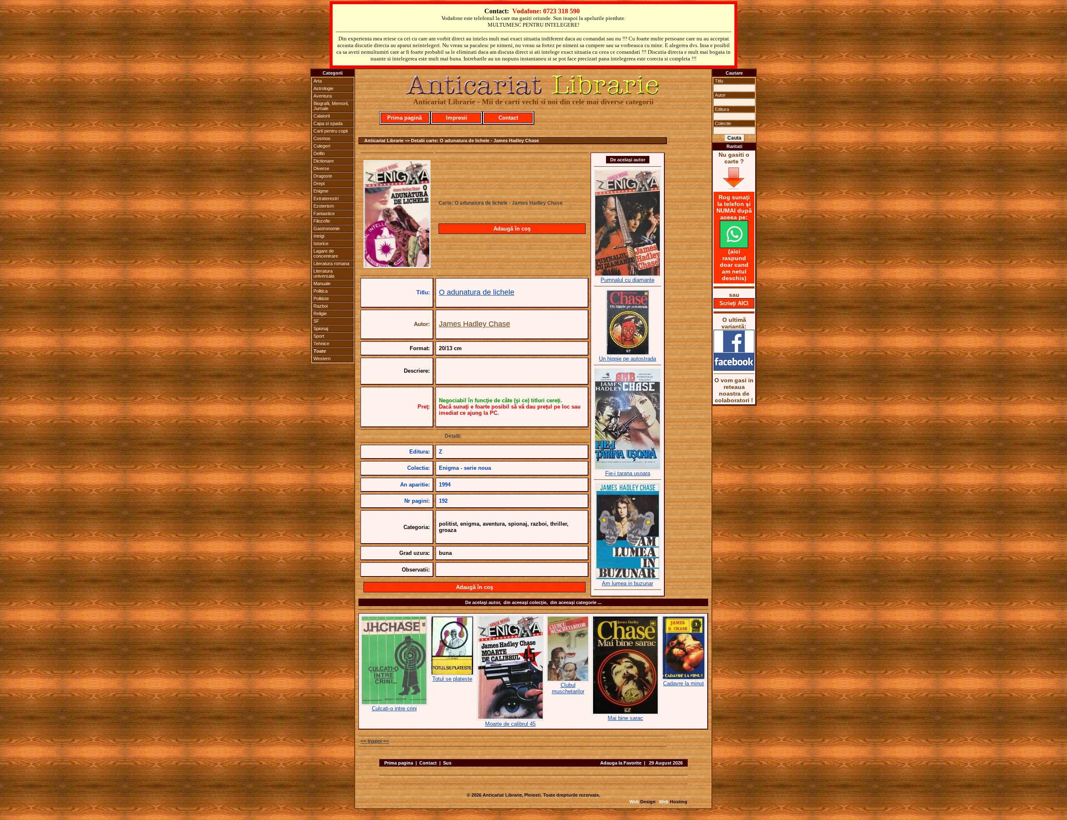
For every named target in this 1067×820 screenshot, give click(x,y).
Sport (318, 336)
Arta (317, 80)
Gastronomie (326, 228)
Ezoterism (323, 205)
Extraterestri (325, 198)
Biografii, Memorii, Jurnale (331, 106)
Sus (447, 762)
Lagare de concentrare (325, 253)
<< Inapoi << (375, 741)
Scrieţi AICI (734, 303)
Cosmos (322, 138)
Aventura (322, 95)
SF (316, 320)
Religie (320, 313)
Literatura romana (331, 263)
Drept (319, 183)
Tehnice (321, 343)
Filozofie (321, 220)
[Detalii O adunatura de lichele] (397, 265)
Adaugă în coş (512, 229)
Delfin (319, 153)
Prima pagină (404, 118)
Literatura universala (323, 273)
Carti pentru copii (330, 130)
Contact (508, 118)
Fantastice (324, 213)
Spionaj (320, 328)
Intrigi (318, 235)
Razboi (320, 305)
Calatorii (321, 115)
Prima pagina (398, 762)
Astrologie (323, 88)
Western (322, 358)
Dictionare (323, 160)
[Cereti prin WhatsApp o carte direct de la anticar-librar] (734, 246)
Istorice (320, 243)
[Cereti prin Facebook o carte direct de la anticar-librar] (734, 368)
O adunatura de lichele (476, 292)
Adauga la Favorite (620, 762)
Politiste (321, 298)
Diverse (321, 168)
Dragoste (322, 175)
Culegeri (321, 145)
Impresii (456, 118)
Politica (320, 290)
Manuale (322, 283)
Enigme (320, 190)
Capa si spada (328, 123)
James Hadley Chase (474, 324)
